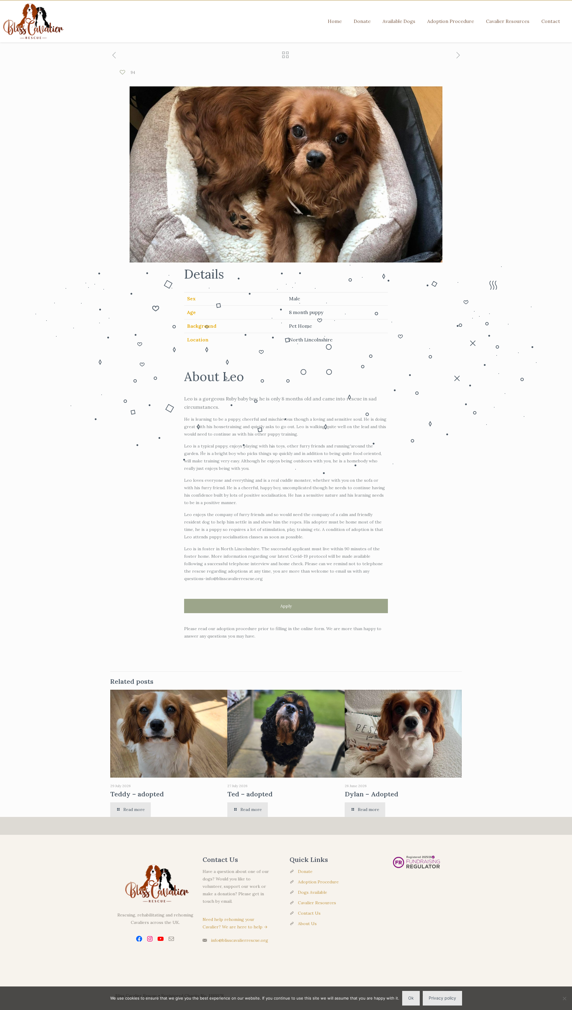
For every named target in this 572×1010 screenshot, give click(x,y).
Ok (411, 997)
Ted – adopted (250, 794)
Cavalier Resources (317, 902)
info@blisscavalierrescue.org (239, 940)
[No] (565, 998)
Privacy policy (442, 997)
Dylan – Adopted (371, 794)
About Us (307, 923)
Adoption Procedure (318, 882)
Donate (305, 871)
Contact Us (309, 913)
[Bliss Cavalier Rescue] (32, 21)
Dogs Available (312, 892)
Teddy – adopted (137, 794)
